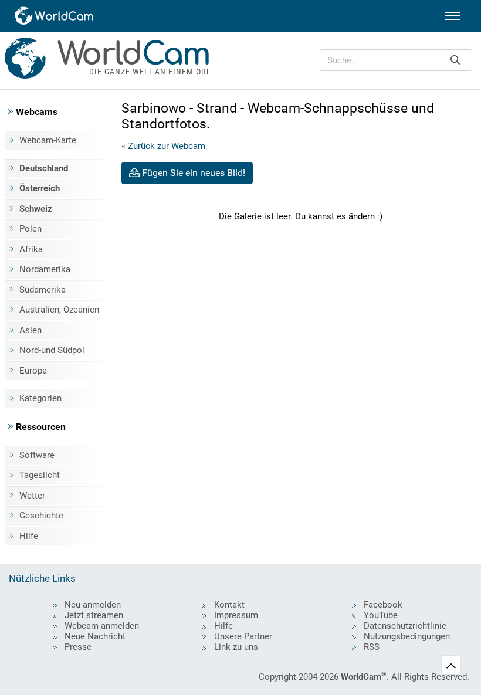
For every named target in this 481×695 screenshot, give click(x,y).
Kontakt (229, 604)
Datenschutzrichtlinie (405, 626)
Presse (78, 647)
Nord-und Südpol (51, 350)
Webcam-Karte (47, 140)
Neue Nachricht (95, 636)
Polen (30, 228)
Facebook (383, 604)
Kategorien (40, 398)
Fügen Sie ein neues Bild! (192, 172)
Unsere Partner (243, 636)
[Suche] (455, 60)
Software (37, 455)
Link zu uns (236, 647)
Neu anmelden (93, 604)
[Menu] (453, 15)
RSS (372, 647)
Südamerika (42, 289)
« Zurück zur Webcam (163, 146)
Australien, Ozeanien (59, 309)
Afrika (31, 249)
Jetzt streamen (94, 615)
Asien (30, 330)
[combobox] (396, 60)
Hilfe (28, 536)
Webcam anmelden (102, 626)
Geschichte (41, 515)
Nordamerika (44, 269)
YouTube (381, 615)
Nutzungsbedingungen (407, 636)
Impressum (236, 615)
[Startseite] (54, 16)
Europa (33, 370)
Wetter (32, 495)
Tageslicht (39, 475)
